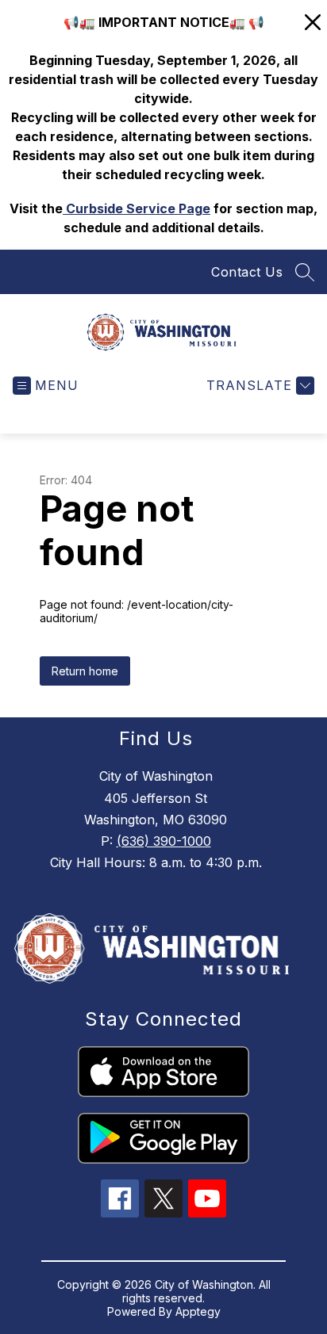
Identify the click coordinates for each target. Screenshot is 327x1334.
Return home (85, 671)
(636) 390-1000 (164, 841)
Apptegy (198, 1311)
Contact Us (247, 272)
